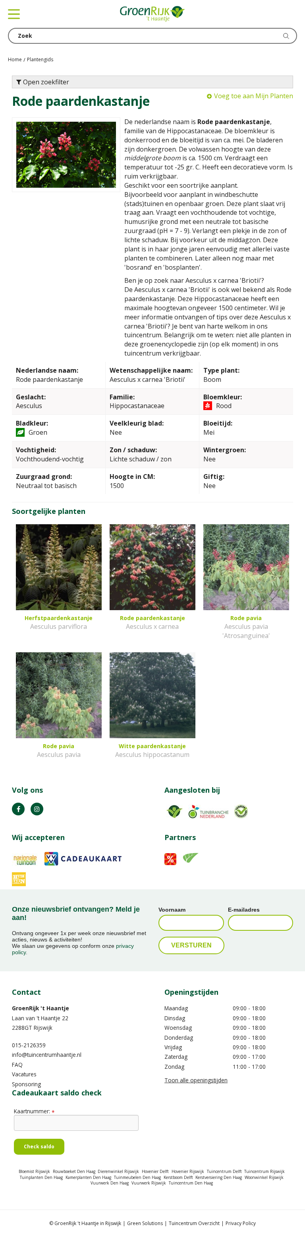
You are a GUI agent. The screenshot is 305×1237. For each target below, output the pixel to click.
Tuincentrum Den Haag (191, 1183)
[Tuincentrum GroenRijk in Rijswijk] (152, 14)
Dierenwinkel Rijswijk (118, 1171)
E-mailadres (244, 909)
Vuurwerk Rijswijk (148, 1183)
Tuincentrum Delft (224, 1171)
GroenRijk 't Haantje (40, 1008)
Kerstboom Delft (178, 1177)
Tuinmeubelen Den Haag (137, 1177)
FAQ (17, 1064)
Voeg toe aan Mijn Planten (253, 95)
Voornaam (171, 909)
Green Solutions (145, 1223)
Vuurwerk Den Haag (110, 1183)
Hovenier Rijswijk (188, 1171)
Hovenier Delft (155, 1171)
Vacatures (24, 1074)
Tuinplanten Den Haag (41, 1177)
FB (18, 809)
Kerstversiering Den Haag (218, 1177)
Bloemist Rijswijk (34, 1171)
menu (14, 14)
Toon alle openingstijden (196, 1080)
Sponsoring (26, 1084)
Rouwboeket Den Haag (74, 1171)
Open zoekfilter (45, 82)
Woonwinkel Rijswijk (264, 1177)
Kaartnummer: (34, 1111)
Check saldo (39, 1146)
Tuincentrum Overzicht (194, 1223)
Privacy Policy (241, 1223)
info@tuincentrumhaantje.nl (46, 1054)
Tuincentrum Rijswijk (264, 1171)
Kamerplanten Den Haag (88, 1177)
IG (37, 809)
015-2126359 (29, 1045)
